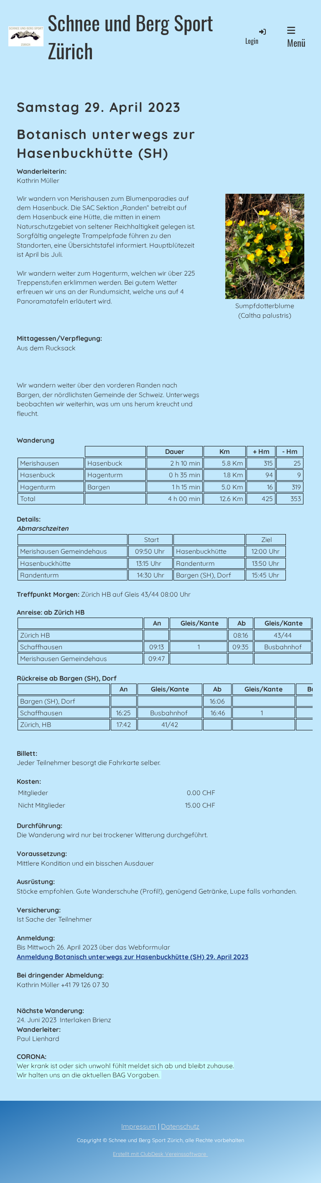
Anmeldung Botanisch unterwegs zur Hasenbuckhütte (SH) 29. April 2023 (132, 956)
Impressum (138, 1126)
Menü (296, 42)
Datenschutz (180, 1126)
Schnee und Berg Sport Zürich (130, 36)
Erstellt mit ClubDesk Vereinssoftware (160, 1153)
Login (251, 41)
